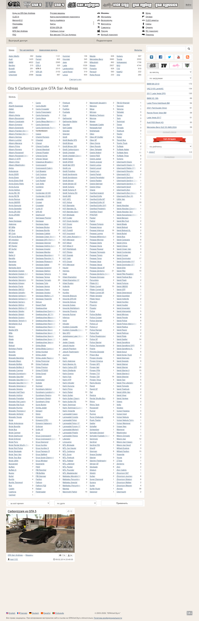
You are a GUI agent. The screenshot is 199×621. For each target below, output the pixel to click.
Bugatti (12, 68)
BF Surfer (13, 249)
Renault (93, 71)
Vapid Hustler (122, 305)
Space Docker (96, 454)
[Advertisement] (99, 586)
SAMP (15, 27)
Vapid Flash (122, 280)
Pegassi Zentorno (97, 270)
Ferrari (38, 59)
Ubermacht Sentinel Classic (127, 180)
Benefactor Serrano (17, 301)
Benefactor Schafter (17, 292)
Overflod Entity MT (97, 199)
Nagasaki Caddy (97, 124)
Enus (38, 432)
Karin (65, 357)
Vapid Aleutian (123, 205)
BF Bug (12, 230)
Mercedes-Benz (96, 59)
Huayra (66, 289)
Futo (64, 115)
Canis (38, 102)
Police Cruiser (96, 317)
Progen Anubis (96, 357)
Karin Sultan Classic (71, 398)
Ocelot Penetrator (97, 177)
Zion (118, 466)
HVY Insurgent (69, 233)
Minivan (93, 112)
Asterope (12, 224)
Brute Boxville (14, 426)
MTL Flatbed (68, 460)
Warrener (121, 429)
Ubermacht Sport (124, 186)
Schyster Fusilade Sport (100, 435)
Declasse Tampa (43, 277)
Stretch (93, 473)
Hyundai (66, 59)
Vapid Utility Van (123, 392)
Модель (12, 96)
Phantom (93, 301)
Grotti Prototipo (69, 171)
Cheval (39, 143)
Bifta (10, 333)
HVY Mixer (67, 242)
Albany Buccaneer (16, 118)
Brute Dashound (16, 435)
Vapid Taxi (121, 379)
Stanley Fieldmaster (98, 460)
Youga (119, 457)
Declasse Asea (42, 224)
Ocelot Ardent (95, 152)
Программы (17, 23)
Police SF (94, 339)
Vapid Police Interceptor (127, 323)
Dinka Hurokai (42, 351)
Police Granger (96, 320)
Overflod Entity (96, 196)
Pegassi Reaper (96, 249)
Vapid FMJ (121, 270)
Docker (39, 376)
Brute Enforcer (15, 438)
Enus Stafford (41, 454)
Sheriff (92, 448)
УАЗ (118, 74)
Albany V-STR (15, 158)
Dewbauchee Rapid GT (46, 323)
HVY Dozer (67, 224)
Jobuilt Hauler (68, 345)
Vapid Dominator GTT (126, 264)
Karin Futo (67, 376)
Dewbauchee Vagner (45, 342)
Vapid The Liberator (125, 382)
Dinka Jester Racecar (45, 357)
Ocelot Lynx (95, 171)
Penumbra (94, 280)
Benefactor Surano (17, 317)
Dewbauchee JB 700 (44, 314)
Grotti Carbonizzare (71, 149)
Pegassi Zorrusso (97, 277)
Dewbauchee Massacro (46, 317)
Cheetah (39, 140)
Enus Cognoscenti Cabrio (46, 438)
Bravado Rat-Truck (16, 404)
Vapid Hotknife (123, 298)
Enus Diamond (42, 442)
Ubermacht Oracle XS (126, 165)
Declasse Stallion (43, 270)
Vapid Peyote (122, 317)
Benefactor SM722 (16, 289)
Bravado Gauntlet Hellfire (19, 382)
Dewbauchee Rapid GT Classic (46, 326)
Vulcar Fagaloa (123, 410)
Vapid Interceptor (124, 311)
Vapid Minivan (123, 314)
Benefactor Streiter (16, 311)
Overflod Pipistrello (98, 208)
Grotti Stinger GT (69, 183)
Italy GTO (66, 333)
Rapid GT (94, 389)
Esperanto (40, 463)
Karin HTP (67, 379)
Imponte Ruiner (69, 314)
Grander (66, 130)
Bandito (12, 258)
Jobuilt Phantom (69, 348)
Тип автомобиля (27, 50)
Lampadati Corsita (70, 417)
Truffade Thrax (123, 155)
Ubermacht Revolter (125, 171)
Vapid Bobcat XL (124, 230)
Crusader (40, 205)
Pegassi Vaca (95, 261)
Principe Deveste (97, 351)
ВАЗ (118, 65)
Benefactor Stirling (16, 305)
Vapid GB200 (122, 286)
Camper (12, 494)
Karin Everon (68, 373)
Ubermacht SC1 (123, 174)
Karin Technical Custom (73, 407)
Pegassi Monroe (97, 239)
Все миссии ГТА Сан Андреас (63, 34)
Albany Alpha (14, 115)
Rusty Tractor (95, 420)
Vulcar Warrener (123, 423)
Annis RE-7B (14, 193)
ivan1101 (14, 559)
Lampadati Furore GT (72, 426)
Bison (11, 336)
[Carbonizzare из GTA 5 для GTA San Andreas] (40, 533)
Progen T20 (95, 376)
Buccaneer (13, 463)
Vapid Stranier (123, 376)
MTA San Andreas (20, 31)
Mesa (92, 109)
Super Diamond (96, 479)
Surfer (92, 485)
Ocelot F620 (95, 155)
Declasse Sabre (42, 264)
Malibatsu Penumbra (71, 485)
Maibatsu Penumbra (71, 479)
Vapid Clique (122, 245)
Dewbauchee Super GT (46, 339)
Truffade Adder (123, 149)
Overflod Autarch (97, 193)
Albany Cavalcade (16, 121)
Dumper (39, 385)
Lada (65, 65)
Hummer (66, 56)
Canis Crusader (42, 109)
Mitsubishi (94, 62)
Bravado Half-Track (17, 392)
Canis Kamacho (42, 115)
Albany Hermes (15, 137)
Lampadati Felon (70, 420)
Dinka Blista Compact (45, 348)
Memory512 (17, 20)
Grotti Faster (68, 158)
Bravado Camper (16, 370)
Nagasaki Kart (96, 127)
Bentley (12, 65)
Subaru (120, 56)
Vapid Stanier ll (123, 373)
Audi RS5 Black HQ (155, 122)
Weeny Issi (121, 438)
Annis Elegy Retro (16, 183)
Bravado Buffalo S (16, 367)
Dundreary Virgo (43, 401)
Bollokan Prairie (15, 348)
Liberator (66, 438)
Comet (38, 189)
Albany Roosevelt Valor (18, 155)
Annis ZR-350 (14, 211)
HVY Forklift (68, 230)
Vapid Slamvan (123, 357)
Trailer (119, 137)
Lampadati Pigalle (70, 432)
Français (23, 613)
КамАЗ (119, 71)
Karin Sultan (68, 395)
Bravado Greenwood (17, 385)
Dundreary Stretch (43, 398)
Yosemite (120, 454)
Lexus (65, 74)
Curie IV (39, 208)
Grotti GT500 (68, 161)
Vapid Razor (122, 329)
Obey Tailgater (96, 149)
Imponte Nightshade (71, 308)
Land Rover (68, 71)
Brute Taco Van (15, 454)
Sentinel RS (95, 445)
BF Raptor (13, 245)
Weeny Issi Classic (124, 442)
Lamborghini (68, 68)
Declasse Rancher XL (45, 258)
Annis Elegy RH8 (16, 180)
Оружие (149, 16)
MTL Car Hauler (69, 448)
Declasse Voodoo (43, 292)
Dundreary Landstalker (45, 392)
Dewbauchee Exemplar (46, 311)
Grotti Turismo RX (70, 193)
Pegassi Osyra (96, 245)
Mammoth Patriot (70, 491)
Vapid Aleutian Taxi (125, 211)
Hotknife (66, 286)
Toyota (119, 59)
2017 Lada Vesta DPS (156, 93)
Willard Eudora (123, 448)
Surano (93, 482)
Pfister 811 (94, 283)
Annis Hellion (14, 189)
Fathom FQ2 (41, 485)
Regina (93, 395)
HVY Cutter (67, 217)
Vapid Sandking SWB (126, 345)
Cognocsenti (41, 165)
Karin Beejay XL (69, 364)
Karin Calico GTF (70, 367)
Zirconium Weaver (124, 485)
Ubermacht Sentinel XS (126, 183)
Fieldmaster (41, 491)
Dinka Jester (41, 354)
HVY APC (67, 199)
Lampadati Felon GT (71, 423)
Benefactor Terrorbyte (18, 320)
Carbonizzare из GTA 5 (22, 511)
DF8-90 (39, 211)
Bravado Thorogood (17, 410)
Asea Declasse (15, 221)
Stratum (93, 470)
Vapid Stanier (122, 367)
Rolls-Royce (95, 74)
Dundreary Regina (43, 395)
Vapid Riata (121, 336)
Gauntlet (66, 124)
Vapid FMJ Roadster (125, 273)
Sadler (92, 423)
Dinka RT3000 (42, 370)
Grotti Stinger (68, 180)
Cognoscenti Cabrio (44, 168)
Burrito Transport (16, 482)
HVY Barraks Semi (70, 211)
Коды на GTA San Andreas (23, 13)
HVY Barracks (68, 205)
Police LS (94, 323)
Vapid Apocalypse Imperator (127, 214)
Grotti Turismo (68, 186)
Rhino (92, 401)
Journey (66, 354)
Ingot (65, 320)
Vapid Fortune (122, 283)
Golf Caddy (67, 127)
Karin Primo (68, 389)
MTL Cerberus (69, 451)
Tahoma (120, 109)
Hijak (65, 273)
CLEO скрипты (152, 20)
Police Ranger (96, 329)
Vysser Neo (121, 426)
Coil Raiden (41, 177)
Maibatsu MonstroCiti (72, 476)
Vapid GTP (121, 289)
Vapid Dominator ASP (126, 261)
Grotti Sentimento (70, 174)
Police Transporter (97, 345)
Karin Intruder (68, 382)
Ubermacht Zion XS (125, 196)
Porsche (93, 68)
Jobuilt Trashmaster (71, 351)
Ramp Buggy (95, 382)
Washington (122, 432)
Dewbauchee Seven (44, 329)
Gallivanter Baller (70, 121)
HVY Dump (67, 227)
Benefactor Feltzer (16, 277)
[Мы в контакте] (151, 57)
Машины (105, 13)
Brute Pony (13, 442)
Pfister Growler (96, 295)
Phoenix (93, 305)
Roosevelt (94, 407)
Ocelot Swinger (96, 183)
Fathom (39, 482)
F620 (38, 466)
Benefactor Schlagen (17, 295)
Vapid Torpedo (123, 385)
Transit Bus (121, 140)
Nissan (93, 65)
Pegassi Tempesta (97, 252)
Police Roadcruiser (98, 336)
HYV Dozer (67, 261)
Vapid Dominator (124, 258)
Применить (122, 503)
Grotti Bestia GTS (70, 140)
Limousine (67, 442)
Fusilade (66, 112)
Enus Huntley (41, 445)
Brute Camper (15, 432)
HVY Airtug (67, 202)
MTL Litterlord (68, 463)
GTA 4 (38, 65)
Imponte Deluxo (69, 301)
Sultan (92, 476)
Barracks (12, 264)
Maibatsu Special (70, 482)
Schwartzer (94, 429)
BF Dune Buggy (15, 236)
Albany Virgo (14, 161)
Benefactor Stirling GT (18, 308)
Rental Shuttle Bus (97, 398)
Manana (93, 105)
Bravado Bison (15, 361)
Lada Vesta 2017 (154, 117)
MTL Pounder (68, 470)
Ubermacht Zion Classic (127, 193)
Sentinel (93, 442)
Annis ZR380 (14, 214)
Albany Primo (14, 146)
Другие (120, 488)
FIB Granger (41, 476)
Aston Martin (14, 56)
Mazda (92, 56)
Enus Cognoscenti (43, 435)
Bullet (11, 476)
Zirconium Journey (124, 476)
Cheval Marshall (43, 149)
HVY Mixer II (68, 245)
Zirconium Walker (124, 482)
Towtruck (120, 130)
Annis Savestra (15, 208)
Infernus (66, 317)
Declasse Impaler (43, 249)
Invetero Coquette (70, 326)
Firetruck (66, 102)
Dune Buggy (41, 404)
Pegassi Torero (96, 255)
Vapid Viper (121, 395)
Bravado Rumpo (16, 407)
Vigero (119, 401)
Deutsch (35, 613)
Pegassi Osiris (96, 242)
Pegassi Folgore (97, 224)
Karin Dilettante (69, 370)
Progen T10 (95, 373)
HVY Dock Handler (71, 221)
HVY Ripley (67, 252)
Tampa (119, 115)
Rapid (92, 385)
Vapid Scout (122, 351)
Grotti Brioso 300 (70, 146)
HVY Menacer (68, 239)
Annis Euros (14, 186)
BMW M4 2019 (153, 83)
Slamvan (93, 451)
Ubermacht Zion (123, 189)
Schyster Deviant (97, 432)
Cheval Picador (42, 152)
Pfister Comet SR (97, 292)
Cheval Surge (41, 155)
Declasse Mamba (43, 252)
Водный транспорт (109, 34)
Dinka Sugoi (41, 373)
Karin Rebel (68, 392)
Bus (10, 485)
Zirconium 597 (123, 473)
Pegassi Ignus (96, 227)
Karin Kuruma (68, 385)
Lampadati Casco (70, 413)
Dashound (40, 214)
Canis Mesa (41, 118)
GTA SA (39, 71)
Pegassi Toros (96, 258)
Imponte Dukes (69, 305)
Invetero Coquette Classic (73, 329)
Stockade (94, 466)
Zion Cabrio (122, 470)
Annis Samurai (15, 205)
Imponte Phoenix (70, 311)
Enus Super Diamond (45, 457)
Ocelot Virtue (95, 186)
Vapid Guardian (123, 295)
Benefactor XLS (15, 323)
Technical (121, 121)
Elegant (39, 410)
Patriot (92, 221)
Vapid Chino (122, 242)
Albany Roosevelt (16, 152)
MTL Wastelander (70, 473)
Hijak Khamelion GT (71, 280)
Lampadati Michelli (71, 429)
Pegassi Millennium (98, 236)
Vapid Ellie (121, 267)
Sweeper (93, 491)
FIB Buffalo (40, 473)
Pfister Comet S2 (97, 289)
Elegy (38, 413)
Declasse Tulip (42, 283)
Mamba (66, 488)
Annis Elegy (14, 177)
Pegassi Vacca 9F (97, 267)
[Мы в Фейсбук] (160, 57)
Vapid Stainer (122, 364)
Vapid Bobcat (122, 227)
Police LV (94, 326)
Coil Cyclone (41, 174)
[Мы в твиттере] (169, 57)
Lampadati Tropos (70, 435)
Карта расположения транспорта (65, 16)
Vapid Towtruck (123, 389)
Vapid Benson (122, 217)
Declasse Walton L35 (45, 295)
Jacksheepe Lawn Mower (73, 336)
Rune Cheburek (96, 417)
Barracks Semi (15, 267)
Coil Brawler (41, 171)
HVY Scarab (68, 255)
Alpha (11, 168)
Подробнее (169, 156)
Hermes (66, 270)
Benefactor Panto (16, 286)
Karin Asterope (69, 361)
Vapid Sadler (122, 339)
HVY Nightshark (69, 249)
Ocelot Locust (95, 168)
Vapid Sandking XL (125, 348)
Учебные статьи (57, 31)
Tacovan (120, 105)
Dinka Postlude (42, 364)
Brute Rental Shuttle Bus (19, 445)
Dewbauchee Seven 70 (46, 333)
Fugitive (66, 109)
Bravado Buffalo (15, 364)
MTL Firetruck (68, 457)
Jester (65, 339)
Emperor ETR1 (42, 420)
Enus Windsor (42, 460)
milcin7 (152, 152)
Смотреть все (75, 79)
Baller (11, 252)
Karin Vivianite (69, 410)
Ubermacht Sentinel (125, 177)
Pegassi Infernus (97, 230)
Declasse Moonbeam (45, 255)
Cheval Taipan (42, 158)
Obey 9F (93, 140)
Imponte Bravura (70, 295)
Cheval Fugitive (42, 146)
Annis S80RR (14, 202)
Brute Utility (13, 460)
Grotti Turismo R (69, 189)
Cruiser (39, 202)
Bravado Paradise (16, 398)
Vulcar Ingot (122, 413)
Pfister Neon (95, 298)
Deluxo (39, 301)
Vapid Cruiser (122, 255)
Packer (93, 217)
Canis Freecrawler (43, 112)
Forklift (65, 105)
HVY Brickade (68, 214)
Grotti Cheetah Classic (72, 155)
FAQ (14, 34)
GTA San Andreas (15, 555)
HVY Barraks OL (69, 208)
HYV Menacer (68, 264)
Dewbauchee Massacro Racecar (46, 320)
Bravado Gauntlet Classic (19, 379)
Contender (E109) (43, 193)
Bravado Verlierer (16, 413)
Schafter (93, 426)
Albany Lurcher (15, 140)
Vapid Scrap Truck (124, 354)
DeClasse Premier (43, 217)
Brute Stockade (15, 451)
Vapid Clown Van (124, 249)
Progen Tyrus (95, 379)
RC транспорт (152, 31)
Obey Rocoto (95, 146)
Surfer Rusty (95, 488)
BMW (11, 62)
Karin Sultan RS (69, 401)
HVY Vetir (67, 258)
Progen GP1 (95, 364)
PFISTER (93, 214)
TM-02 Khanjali (123, 102)
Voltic (119, 404)
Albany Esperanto (16, 127)
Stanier (93, 457)
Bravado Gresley (16, 389)
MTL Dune (67, 454)
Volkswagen (122, 62)
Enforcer (39, 426)
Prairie (92, 348)
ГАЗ (118, 68)
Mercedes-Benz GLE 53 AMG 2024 (162, 127)
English (12, 613)
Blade (11, 339)
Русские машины (57, 13)
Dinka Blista (41, 345)
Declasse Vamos (43, 286)
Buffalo (12, 466)
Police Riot (94, 333)
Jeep (65, 62)
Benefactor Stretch (16, 314)
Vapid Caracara (123, 239)
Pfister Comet (95, 286)
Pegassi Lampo (96, 233)
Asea (11, 217)
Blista (11, 342)
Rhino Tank (94, 404)
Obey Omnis (95, 143)
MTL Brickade (68, 445)
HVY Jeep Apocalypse (72, 236)
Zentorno (120, 463)
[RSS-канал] (187, 57)
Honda (39, 74)
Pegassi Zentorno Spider (100, 273)
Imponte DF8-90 (69, 298)
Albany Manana (15, 143)
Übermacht (121, 491)
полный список (169, 132)
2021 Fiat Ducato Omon (157, 107)
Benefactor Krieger (17, 283)
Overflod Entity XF (97, 202)
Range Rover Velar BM (156, 112)
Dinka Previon (42, 367)
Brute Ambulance (16, 423)
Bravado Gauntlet (16, 376)
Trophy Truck (122, 143)
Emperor (39, 417)
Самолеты (105, 27)
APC (11, 102)
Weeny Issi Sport (124, 445)
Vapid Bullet (122, 233)
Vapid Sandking (123, 342)
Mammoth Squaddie (98, 102)
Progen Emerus (96, 361)
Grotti (65, 137)
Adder (11, 109)
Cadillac (12, 71)
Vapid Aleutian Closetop (127, 208)
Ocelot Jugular (96, 161)
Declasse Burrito (43, 230)
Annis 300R (14, 174)
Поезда (104, 31)
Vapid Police (122, 320)
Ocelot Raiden (96, 180)
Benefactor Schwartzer (18, 298)
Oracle (92, 189)
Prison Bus (94, 354)
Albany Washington (17, 165)
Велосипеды (106, 20)
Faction (39, 479)
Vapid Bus (121, 236)
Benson (12, 326)
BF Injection (14, 239)
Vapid (119, 202)
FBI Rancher (41, 470)
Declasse (40, 221)
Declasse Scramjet (44, 267)
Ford (38, 62)
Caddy (11, 488)
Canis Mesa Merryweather (46, 121)
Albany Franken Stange (19, 130)
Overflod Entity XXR (98, 205)
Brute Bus (13, 429)
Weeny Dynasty (123, 435)
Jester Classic (68, 342)
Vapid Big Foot (123, 221)
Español (47, 613)
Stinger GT (94, 463)
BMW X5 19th (152, 98)
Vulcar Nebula (123, 417)
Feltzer (39, 488)
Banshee (12, 261)
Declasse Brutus (43, 227)
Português (59, 613)
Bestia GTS (13, 329)
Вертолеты (106, 23)
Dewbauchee (41, 308)
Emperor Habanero (44, 423)
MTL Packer (68, 466)
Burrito (11, 479)
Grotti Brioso (68, 143)
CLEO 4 (15, 16)
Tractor (119, 133)
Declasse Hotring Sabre (46, 245)
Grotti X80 (67, 196)
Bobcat (12, 345)
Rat (91, 392)
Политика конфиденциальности (108, 617)
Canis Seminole (42, 124)
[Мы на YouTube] (178, 57)
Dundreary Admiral (44, 389)
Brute (11, 420)
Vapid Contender (124, 252)
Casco (38, 133)
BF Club (12, 233)
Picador (93, 308)
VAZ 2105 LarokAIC (155, 88)
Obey (92, 133)
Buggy (11, 473)
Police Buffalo (95, 314)
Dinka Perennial (42, 361)
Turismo (120, 158)
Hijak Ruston (68, 283)
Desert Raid (41, 305)
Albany (12, 112)
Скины (148, 23)
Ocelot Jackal (95, 158)
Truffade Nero (122, 152)
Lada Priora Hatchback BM (158, 103)
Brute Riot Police (16, 448)
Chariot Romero (42, 137)
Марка (11, 50)
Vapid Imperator (123, 308)
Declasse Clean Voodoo (46, 236)
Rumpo (93, 413)
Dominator (40, 379)
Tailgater (120, 112)
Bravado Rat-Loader (17, 401)
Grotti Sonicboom (70, 177)
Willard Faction (123, 451)
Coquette (40, 199)
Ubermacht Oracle (124, 161)
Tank (119, 118)
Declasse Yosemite (44, 298)
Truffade (120, 146)
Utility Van (121, 199)
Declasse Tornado (43, 280)
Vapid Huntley (122, 301)
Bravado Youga (15, 417)
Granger (66, 133)
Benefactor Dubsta (16, 270)
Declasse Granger (43, 242)
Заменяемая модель (48, 50)
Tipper (119, 124)
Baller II (12, 255)
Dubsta (39, 382)
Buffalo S (12, 470)
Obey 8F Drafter (96, 137)
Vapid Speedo (123, 361)
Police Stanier (96, 342)
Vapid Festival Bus (124, 277)
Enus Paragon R (43, 451)
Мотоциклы (106, 16)
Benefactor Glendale (17, 280)
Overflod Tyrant (96, 211)
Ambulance (13, 171)
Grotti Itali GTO (69, 165)
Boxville (12, 351)
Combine (40, 186)
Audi (11, 59)
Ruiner (92, 410)
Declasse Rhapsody (44, 261)
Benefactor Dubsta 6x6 (18, 273)
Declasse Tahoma (43, 273)
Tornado (120, 127)
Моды (148, 13)
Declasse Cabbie (43, 233)
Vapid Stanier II (123, 370)
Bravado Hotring (16, 395)
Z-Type (119, 460)
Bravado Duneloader (17, 373)
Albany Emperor (15, 124)
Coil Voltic (40, 183)
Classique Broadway (44, 161)
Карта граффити (57, 20)
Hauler (65, 267)
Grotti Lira (67, 168)
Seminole (94, 438)
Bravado (12, 354)
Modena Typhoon (97, 115)
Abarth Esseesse (16, 105)
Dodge (39, 56)
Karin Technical (69, 404)
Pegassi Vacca (96, 264)
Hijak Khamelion (70, 277)
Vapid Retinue (123, 333)
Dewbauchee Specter (45, 336)
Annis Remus (14, 199)
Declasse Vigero (43, 289)
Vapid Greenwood (124, 292)
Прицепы (150, 34)
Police (92, 311)
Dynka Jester (41, 407)
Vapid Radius (122, 326)
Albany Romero (15, 149)
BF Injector (13, 242)
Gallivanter (67, 118)
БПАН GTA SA (56, 27)
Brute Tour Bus (15, 457)
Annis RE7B (14, 196)
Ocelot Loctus (95, 165)
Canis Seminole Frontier (46, 127)
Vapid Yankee (122, 398)
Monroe (93, 118)
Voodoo (120, 407)
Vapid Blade (122, 224)
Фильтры (138, 50)
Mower (92, 121)
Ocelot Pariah (95, 174)
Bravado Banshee (16, 357)
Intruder (66, 323)
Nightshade (95, 130)
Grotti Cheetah (69, 152)
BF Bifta (12, 227)
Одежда (149, 27)
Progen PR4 (95, 370)
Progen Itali (94, 367)
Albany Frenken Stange (19, 133)
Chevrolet (13, 74)
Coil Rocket (41, 180)
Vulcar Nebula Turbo (125, 420)
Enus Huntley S (42, 448)
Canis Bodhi (41, 105)
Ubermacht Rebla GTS (126, 168)
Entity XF (39, 429)
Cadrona (12, 491)
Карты (53, 23)
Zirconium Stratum (124, 479)
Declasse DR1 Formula (46, 239)
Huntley (66, 292)
